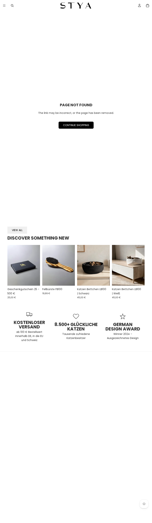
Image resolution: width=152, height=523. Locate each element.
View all (17, 230)
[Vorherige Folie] (11, 265)
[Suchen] (12, 5)
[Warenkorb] (147, 5)
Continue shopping (76, 125)
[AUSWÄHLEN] (34, 280)
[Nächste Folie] (36, 265)
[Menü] (4, 5)
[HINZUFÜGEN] (69, 280)
